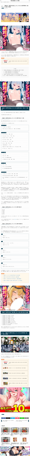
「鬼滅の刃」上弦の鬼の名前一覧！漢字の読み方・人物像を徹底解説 (12, 278)
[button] (3, 418)
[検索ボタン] (29, 0)
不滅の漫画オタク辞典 (15, 0)
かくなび (15, 219)
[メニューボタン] (0, 0)
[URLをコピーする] (26, 418)
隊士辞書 (3, 414)
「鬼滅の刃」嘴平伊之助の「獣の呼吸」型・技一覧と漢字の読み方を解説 (13, 74)
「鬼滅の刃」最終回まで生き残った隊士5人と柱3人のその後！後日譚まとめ (18, 61)
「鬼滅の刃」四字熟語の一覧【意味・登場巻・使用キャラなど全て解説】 (12, 280)
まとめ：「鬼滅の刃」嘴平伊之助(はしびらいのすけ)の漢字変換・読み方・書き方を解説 (15, 75)
